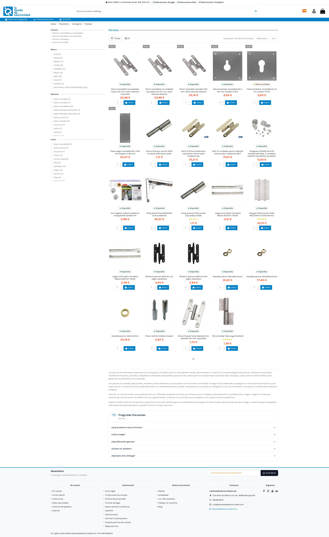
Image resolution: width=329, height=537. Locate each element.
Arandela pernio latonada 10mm (228, 276)
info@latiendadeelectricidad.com (228, 504)
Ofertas (161, 491)
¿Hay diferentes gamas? (123, 441)
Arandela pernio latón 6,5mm (125, 336)
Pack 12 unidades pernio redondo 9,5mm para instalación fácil (227, 152)
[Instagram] (268, 491)
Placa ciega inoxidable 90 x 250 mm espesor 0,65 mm (125, 152)
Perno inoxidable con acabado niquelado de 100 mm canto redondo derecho (159, 91)
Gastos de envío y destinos (117, 506)
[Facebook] (263, 491)
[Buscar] (256, 11)
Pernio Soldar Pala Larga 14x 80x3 (227, 336)
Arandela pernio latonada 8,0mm (261, 276)
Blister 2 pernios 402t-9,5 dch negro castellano (193, 277)
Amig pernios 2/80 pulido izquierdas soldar (193, 214)
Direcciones (57, 499)
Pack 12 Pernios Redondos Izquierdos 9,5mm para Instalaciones (193, 153)
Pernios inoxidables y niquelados (67, 33)
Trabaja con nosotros (167, 503)
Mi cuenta (57, 491)
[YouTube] (272, 491)
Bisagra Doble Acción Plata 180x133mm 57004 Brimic (261, 214)
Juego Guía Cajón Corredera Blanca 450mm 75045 (125, 277)
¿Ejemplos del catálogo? (123, 456)
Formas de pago (112, 503)
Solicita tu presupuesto (116, 518)
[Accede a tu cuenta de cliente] (314, 11)
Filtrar (117, 38)
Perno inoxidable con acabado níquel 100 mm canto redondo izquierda (125, 91)
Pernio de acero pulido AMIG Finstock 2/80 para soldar (159, 152)
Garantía (109, 510)
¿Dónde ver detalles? (121, 448)
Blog (160, 506)
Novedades (163, 495)
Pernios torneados (60, 39)
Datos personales (60, 503)
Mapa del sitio (111, 526)
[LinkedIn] (276, 491)
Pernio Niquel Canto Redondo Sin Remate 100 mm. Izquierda (193, 337)
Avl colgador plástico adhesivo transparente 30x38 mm (125, 214)
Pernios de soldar (60, 42)
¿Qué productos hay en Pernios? (127, 427)
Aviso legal (110, 491)
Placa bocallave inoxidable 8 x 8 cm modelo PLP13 (262, 90)
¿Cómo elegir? (118, 434)
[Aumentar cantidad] (121, 101)
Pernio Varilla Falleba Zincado (159, 336)
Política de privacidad (115, 499)
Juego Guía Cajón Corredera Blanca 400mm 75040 (228, 214)
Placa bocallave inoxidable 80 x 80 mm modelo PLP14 (227, 90)
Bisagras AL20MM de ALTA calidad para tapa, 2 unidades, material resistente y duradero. (262, 153)
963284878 (218, 500)
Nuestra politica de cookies (118, 522)
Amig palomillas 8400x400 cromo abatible (159, 214)
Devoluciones (111, 514)
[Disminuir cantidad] (121, 104)
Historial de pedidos (61, 506)
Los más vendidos (166, 499)
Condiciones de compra (116, 495)
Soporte (56, 510)
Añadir (131, 102)
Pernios (54, 30)
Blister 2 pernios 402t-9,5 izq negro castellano (159, 277)
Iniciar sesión (58, 495)
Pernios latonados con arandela (66, 36)
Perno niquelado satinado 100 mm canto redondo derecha (193, 90)
